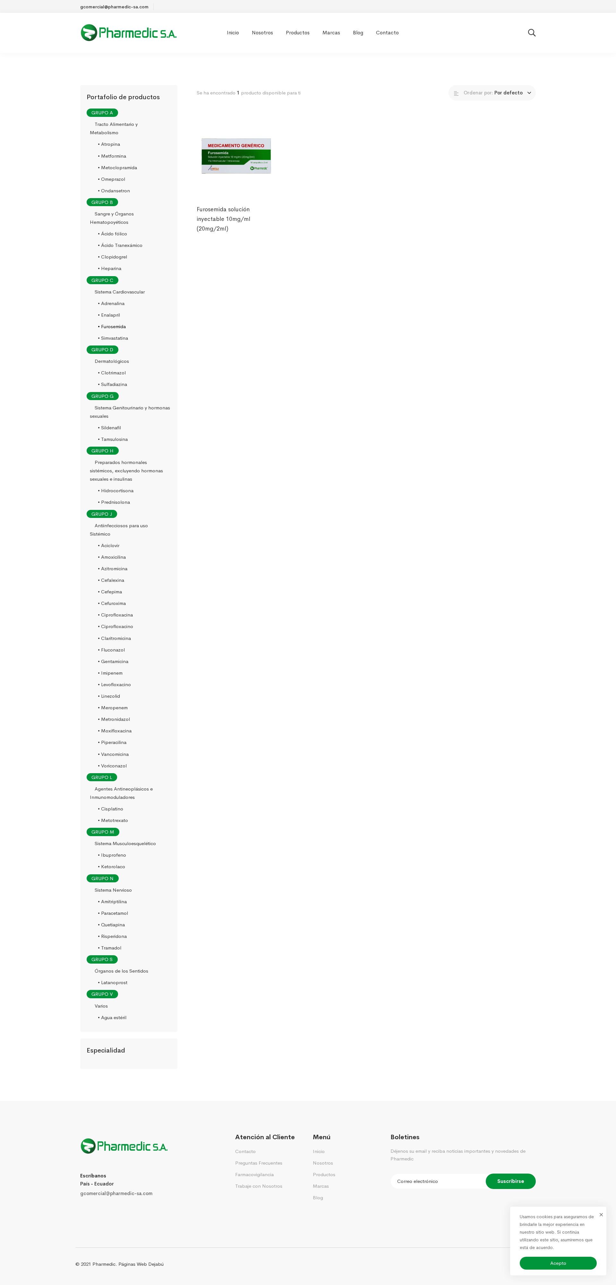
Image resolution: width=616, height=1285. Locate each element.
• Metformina (112, 156)
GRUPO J (101, 514)
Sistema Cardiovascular (120, 292)
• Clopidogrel (112, 257)
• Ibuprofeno (112, 855)
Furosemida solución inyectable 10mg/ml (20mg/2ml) (223, 219)
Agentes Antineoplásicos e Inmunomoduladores (121, 793)
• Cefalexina (111, 580)
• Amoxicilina (112, 557)
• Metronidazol (114, 719)
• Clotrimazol (112, 373)
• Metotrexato (113, 820)
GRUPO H (102, 451)
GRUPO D (102, 349)
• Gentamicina (113, 661)
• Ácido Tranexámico (120, 245)
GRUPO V (102, 994)
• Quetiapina (111, 925)
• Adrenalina (111, 303)
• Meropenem (113, 707)
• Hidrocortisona (115, 491)
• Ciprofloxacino (115, 627)
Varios (101, 1006)
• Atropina (109, 144)
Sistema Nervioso (113, 890)
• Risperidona (112, 936)
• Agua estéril (112, 1017)
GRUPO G (102, 396)
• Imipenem (110, 673)
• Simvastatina (113, 338)
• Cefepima (110, 592)
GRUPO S (102, 959)
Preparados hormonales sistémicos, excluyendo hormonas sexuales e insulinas (126, 470)
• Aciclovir (108, 545)
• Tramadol (109, 948)
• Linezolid (109, 696)
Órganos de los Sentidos (121, 971)
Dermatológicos (112, 361)
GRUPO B (102, 202)
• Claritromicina (114, 638)
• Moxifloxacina (115, 731)
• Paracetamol (113, 913)
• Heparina (109, 269)
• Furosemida (112, 326)
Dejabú (156, 1264)
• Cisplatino (110, 809)
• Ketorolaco (111, 867)
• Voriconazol (112, 766)
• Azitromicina (112, 568)
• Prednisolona (114, 502)
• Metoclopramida (117, 167)
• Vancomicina (113, 754)
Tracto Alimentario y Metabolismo (114, 128)
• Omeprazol (111, 179)
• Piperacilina (112, 742)
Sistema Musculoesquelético (125, 843)
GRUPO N (102, 878)
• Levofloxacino (114, 684)
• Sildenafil (109, 427)
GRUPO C (102, 280)
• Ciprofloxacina (115, 615)
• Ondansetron (114, 191)
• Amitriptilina (112, 901)
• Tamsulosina (113, 439)
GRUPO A (102, 112)
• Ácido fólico (112, 234)
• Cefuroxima (112, 603)
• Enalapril (109, 315)
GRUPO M (102, 832)
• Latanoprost (112, 983)
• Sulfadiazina (112, 384)
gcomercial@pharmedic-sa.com (116, 1193)
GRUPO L (101, 777)
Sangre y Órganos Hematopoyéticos (112, 218)
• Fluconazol (111, 650)
